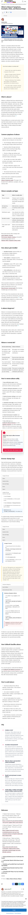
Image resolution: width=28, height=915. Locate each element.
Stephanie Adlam (4, 22)
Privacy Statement (17, 913)
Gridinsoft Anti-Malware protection (11, 669)
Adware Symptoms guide (7, 180)
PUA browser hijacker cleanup (8, 237)
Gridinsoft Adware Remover (9, 422)
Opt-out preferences (10, 913)
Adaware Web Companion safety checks (10, 240)
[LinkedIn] (23, 889)
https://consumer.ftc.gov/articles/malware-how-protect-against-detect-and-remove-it (12, 821)
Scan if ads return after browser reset (12, 450)
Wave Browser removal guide (8, 288)
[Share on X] (7, 12)
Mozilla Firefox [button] (6, 481)
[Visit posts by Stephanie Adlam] (2, 19)
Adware (8, 878)
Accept (14, 910)
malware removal (6, 424)
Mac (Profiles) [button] (5, 587)
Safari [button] (4, 478)
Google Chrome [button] (6, 475)
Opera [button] (4, 489)
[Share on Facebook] (5, 12)
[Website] (21, 889)
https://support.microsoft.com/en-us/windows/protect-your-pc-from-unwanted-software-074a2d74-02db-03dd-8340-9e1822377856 (12, 833)
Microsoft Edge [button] (6, 483)
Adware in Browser (14, 878)
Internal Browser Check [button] (7, 589)
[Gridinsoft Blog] (10, 1)
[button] (26, 899)
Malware (20, 878)
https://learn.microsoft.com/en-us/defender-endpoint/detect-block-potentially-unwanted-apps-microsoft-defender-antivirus (11, 849)
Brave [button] (4, 486)
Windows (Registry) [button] (6, 584)
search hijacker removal (7, 235)
